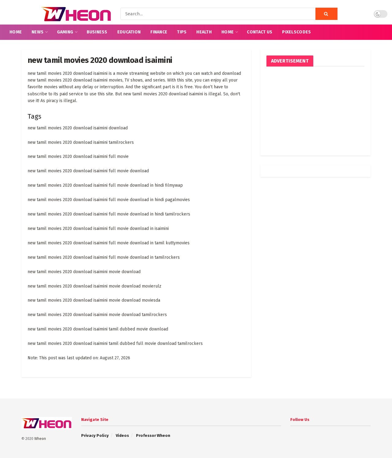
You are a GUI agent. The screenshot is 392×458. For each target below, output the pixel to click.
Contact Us (259, 32)
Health (204, 32)
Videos (122, 435)
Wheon (40, 439)
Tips (182, 32)
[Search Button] (326, 14)
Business (97, 32)
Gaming (65, 32)
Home (15, 32)
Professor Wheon (153, 435)
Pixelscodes (296, 32)
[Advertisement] (315, 111)
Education (129, 32)
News (37, 32)
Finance (158, 32)
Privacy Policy (95, 435)
